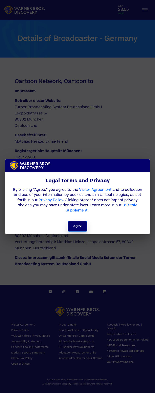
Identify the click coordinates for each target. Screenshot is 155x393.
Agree (77, 226)
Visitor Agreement (95, 189)
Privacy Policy (51, 200)
